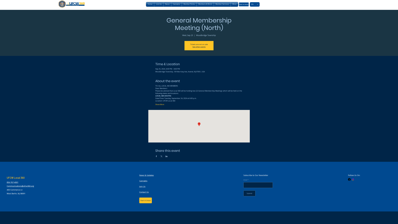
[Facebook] (349, 179)
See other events (199, 47)
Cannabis (143, 181)
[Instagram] (353, 179)
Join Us (142, 186)
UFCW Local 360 (16, 177)
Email (245, 180)
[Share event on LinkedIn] (166, 156)
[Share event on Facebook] (156, 156)
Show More (159, 104)
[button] (189, 4)
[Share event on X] (161, 156)
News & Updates (146, 175)
